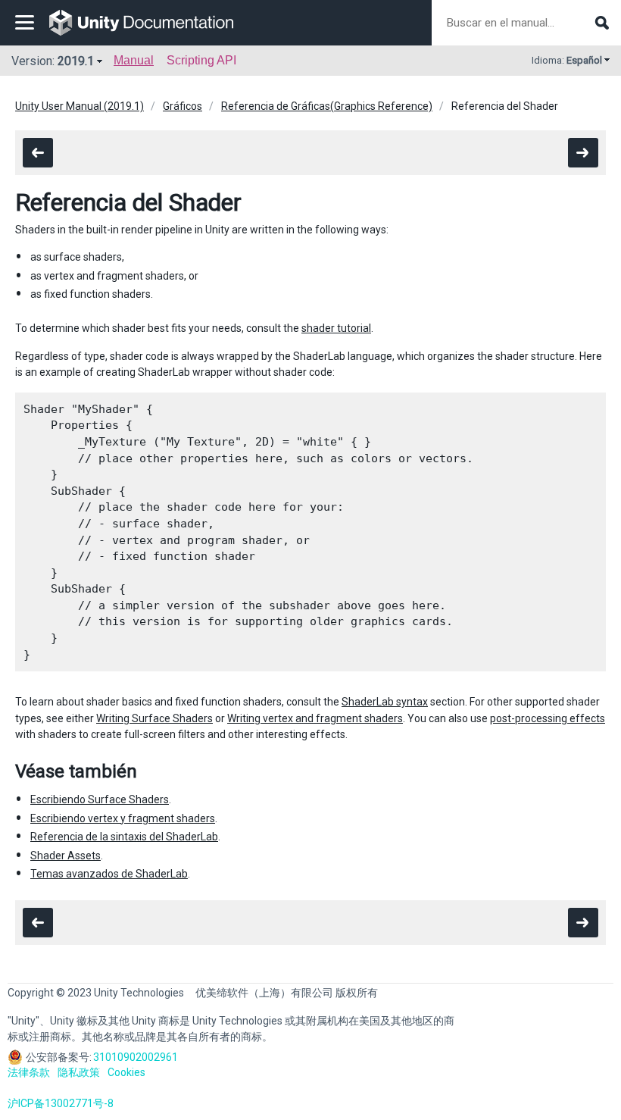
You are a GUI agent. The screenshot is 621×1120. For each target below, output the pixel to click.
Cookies (126, 1072)
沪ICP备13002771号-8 (61, 1103)
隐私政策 (79, 1072)
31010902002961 (135, 1057)
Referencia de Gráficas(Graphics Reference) (326, 106)
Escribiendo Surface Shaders (99, 799)
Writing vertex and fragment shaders (315, 718)
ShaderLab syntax (385, 702)
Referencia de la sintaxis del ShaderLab (124, 837)
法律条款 (29, 1072)
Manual (134, 60)
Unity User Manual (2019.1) (79, 106)
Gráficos (182, 106)
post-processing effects (547, 718)
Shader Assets (65, 855)
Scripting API (201, 60)
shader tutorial (336, 328)
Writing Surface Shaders (154, 718)
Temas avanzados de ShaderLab (109, 874)
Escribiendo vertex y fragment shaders (122, 818)
